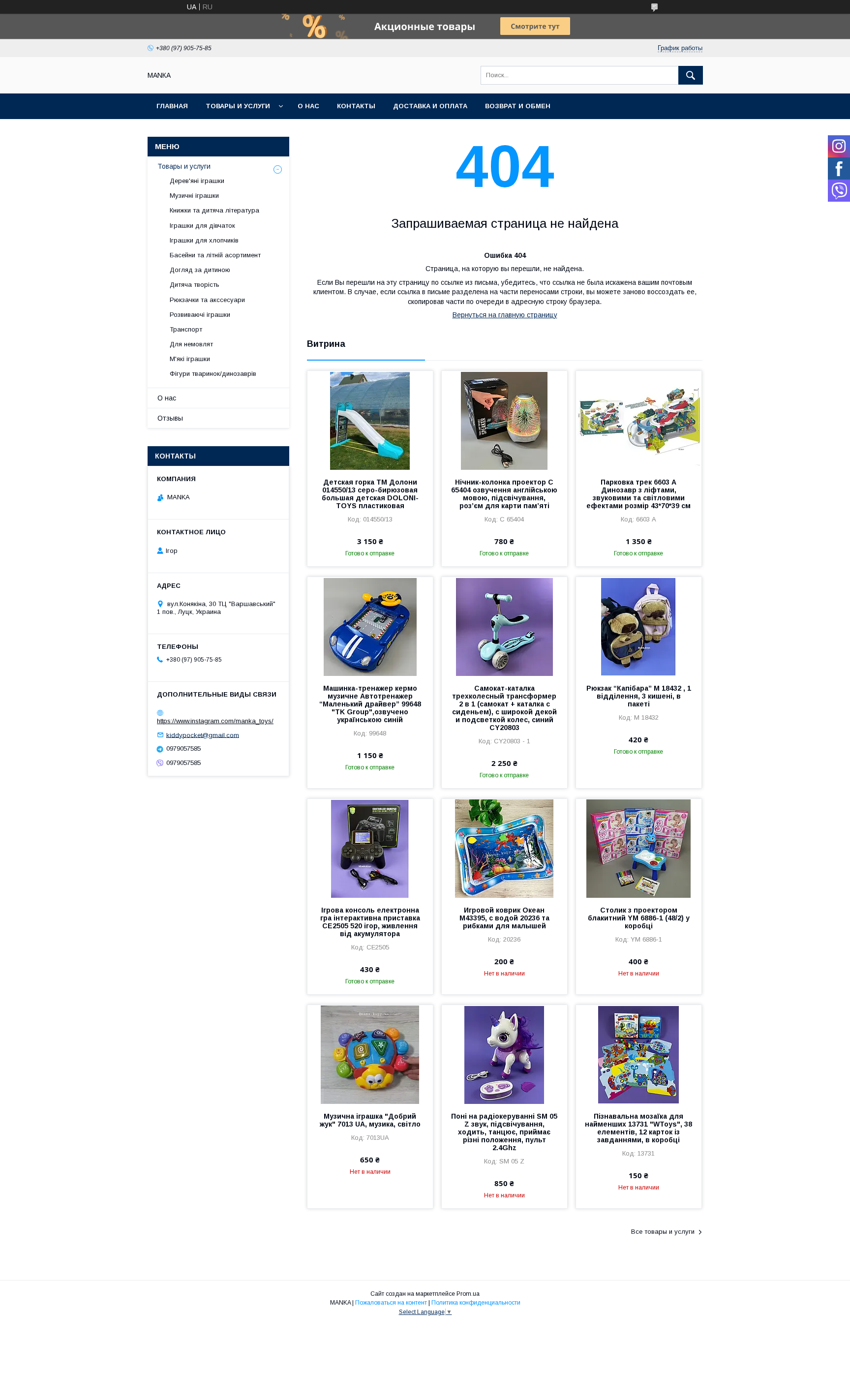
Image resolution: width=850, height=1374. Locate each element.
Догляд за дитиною (200, 270)
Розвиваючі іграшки (200, 314)
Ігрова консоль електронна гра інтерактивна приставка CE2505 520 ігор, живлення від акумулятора (370, 922)
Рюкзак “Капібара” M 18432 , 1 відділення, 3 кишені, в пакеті (638, 696)
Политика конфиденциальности (475, 1302)
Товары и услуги (238, 106)
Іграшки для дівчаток (202, 225)
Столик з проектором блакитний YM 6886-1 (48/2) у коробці (639, 918)
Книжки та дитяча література (214, 210)
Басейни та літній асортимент (215, 255)
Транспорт (186, 329)
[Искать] (690, 75)
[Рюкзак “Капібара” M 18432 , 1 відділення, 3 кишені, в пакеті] (638, 626)
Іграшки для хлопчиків (204, 240)
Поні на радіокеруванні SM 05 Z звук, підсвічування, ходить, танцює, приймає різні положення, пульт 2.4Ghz (504, 1132)
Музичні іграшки (194, 195)
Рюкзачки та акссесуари (207, 300)
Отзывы (170, 418)
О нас (308, 106)
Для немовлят (191, 344)
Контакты (356, 106)
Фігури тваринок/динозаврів (213, 373)
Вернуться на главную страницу (505, 315)
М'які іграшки (190, 359)
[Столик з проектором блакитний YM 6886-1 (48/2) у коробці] (638, 848)
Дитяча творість (194, 284)
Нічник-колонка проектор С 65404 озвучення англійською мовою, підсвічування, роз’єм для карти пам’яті (504, 494)
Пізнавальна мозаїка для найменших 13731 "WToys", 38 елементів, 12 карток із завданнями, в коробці (638, 1128)
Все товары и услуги (663, 1231)
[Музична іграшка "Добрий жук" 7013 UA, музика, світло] (370, 1054)
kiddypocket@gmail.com (202, 734)
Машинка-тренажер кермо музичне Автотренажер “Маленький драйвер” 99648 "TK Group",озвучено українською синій (370, 704)
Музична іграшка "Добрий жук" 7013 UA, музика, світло (370, 1120)
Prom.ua (468, 1293)
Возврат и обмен (517, 106)
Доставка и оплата (430, 106)
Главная (172, 106)
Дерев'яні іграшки (197, 180)
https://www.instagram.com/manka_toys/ (215, 721)
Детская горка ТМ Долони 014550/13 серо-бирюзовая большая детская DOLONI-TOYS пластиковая (370, 494)
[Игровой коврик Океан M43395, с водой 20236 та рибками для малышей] (504, 848)
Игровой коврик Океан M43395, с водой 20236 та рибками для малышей (504, 918)
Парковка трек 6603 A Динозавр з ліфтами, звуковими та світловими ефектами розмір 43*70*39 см (638, 494)
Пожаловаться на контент (391, 1302)
